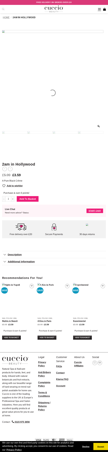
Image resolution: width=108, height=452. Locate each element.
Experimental (79, 321)
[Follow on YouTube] (99, 363)
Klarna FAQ (62, 379)
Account (60, 386)
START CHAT (95, 211)
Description (15, 254)
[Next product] (4, 169)
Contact (60, 373)
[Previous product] (10, 169)
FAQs (59, 366)
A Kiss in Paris (44, 321)
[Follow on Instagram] (94, 363)
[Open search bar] (3, 9)
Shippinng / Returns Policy (44, 406)
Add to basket (27, 199)
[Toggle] (5, 255)
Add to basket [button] (11, 337)
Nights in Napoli (10, 321)
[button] (99, 9)
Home (6, 17)
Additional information (21, 261)
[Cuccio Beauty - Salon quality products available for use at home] (54, 9)
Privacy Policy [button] (14, 450)
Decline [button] (85, 446)
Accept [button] (100, 446)
